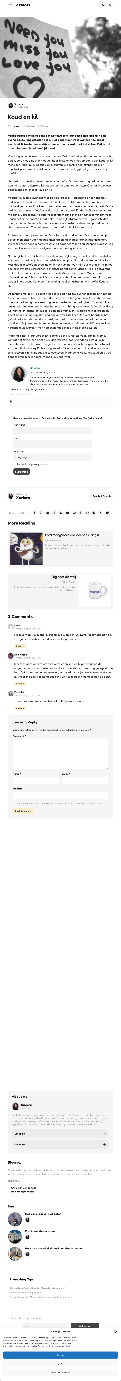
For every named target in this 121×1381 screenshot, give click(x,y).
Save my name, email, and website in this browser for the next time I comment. (59, 803)
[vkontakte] (74, 513)
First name (19, 424)
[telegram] (94, 513)
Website (18, 788)
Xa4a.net (23, 5)
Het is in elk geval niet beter (43, 1214)
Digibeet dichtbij (64, 577)
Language (18, 451)
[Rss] (11, 401)
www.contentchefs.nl (21, 394)
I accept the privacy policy (32, 464)
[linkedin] (47, 513)
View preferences (60, 1372)
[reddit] (60, 513)
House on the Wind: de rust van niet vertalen (53, 1248)
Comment (19, 736)
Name (17, 773)
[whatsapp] (87, 513)
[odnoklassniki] (80, 513)
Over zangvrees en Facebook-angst (72, 535)
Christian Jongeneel (23, 1187)
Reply (19, 646)
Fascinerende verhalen (40, 1231)
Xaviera (18, 104)
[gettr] (100, 513)
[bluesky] (107, 513)
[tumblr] (54, 513)
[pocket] (67, 513)
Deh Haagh (20, 654)
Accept (61, 1355)
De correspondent (22, 1191)
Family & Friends (102, 496)
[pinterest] (41, 513)
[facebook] (34, 513)
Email (16, 438)
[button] (116, 1331)
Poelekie (19, 692)
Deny (60, 1363)
